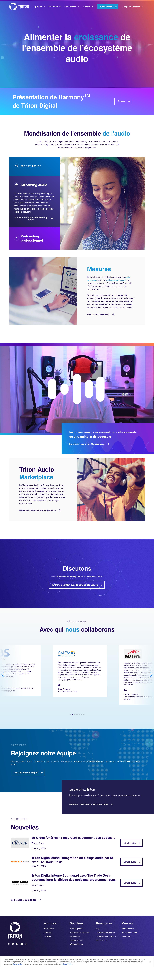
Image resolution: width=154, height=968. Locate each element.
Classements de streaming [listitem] (106, 936)
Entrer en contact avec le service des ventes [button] (75, 584)
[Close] (150, 961)
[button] (70, 714)
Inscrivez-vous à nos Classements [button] (87, 443)
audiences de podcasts (116, 280)
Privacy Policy (66, 964)
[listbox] (39, 6)
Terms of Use (17, 964)
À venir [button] (121, 101)
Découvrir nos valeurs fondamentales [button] (88, 804)
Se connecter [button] (106, 6)
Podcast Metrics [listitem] (76, 940)
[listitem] (9, 944)
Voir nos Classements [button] (98, 314)
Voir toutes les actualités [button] (23, 899)
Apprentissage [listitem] (101, 940)
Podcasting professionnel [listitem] (79, 932)
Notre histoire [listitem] (49, 929)
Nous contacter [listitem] (128, 929)
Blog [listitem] (97, 929)
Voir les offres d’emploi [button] (26, 772)
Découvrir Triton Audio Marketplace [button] (37, 510)
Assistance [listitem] (126, 936)
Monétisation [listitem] (75, 936)
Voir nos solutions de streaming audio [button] (31, 218)
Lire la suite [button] (130, 843)
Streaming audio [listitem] (76, 929)
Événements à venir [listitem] (129, 932)
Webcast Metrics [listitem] (76, 944)
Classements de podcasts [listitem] (106, 932)
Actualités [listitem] (47, 932)
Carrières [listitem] (47, 936)
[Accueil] (20, 6)
